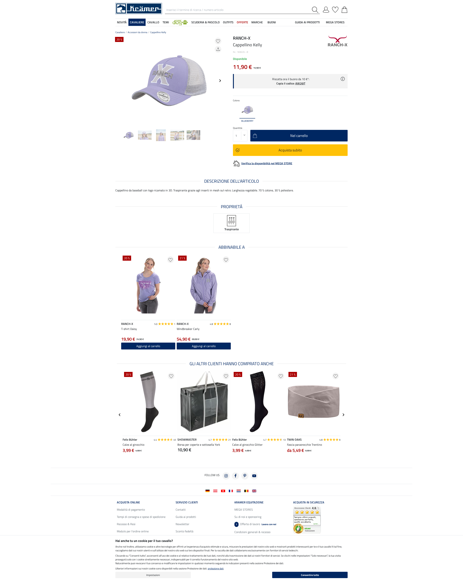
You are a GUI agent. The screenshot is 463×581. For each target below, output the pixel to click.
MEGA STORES (335, 22)
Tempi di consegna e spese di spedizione (141, 517)
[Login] (326, 9)
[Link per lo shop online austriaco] (216, 490)
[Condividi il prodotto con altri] (218, 49)
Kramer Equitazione (249, 502)
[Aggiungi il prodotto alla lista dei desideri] (218, 41)
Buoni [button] (271, 22)
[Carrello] (344, 9)
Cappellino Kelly (158, 32)
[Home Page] (138, 8)
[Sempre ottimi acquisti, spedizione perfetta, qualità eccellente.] (307, 519)
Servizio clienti (187, 502)
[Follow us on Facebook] (235, 476)
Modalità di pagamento (131, 509)
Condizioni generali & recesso (252, 532)
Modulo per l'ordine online (133, 531)
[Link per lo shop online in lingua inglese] (255, 490)
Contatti (181, 509)
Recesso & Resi (126, 524)
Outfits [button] (228, 22)
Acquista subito (290, 150)
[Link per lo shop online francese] (231, 490)
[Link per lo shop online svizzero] (224, 490)
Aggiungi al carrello (148, 346)
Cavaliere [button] (137, 22)
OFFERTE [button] (242, 22)
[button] (180, 22)
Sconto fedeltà (184, 531)
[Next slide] (220, 80)
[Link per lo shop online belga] (247, 490)
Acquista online (128, 502)
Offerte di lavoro (256, 524)
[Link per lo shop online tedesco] (208, 490)
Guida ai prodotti (186, 517)
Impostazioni (153, 575)
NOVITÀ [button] (122, 22)
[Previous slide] (118, 80)
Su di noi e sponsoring (247, 517)
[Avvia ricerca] (316, 10)
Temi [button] (166, 22)
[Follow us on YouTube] (254, 476)
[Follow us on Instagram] (226, 476)
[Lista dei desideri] (335, 9)
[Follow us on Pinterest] (245, 476)
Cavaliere (120, 32)
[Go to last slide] (120, 414)
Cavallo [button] (153, 22)
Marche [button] (257, 22)
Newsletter (182, 524)
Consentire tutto (310, 575)
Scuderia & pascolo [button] (205, 22)
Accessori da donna (137, 32)
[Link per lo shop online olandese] (239, 490)
